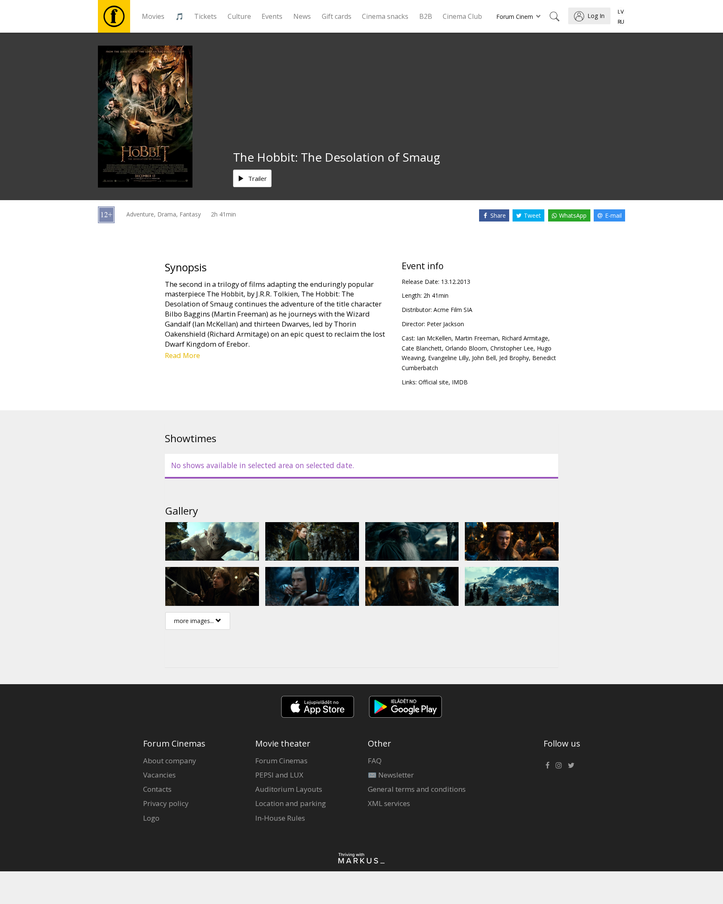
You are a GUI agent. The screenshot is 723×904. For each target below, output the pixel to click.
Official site (433, 382)
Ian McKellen (434, 338)
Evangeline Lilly (448, 358)
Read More (182, 355)
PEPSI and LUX (279, 775)
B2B (425, 16)
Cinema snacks (385, 16)
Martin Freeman (476, 338)
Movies (153, 16)
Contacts (157, 789)
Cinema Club (462, 16)
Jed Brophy (514, 358)
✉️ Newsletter (391, 775)
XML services (389, 803)
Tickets (205, 16)
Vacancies (159, 775)
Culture (239, 16)
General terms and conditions (417, 789)
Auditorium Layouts (288, 789)
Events (272, 16)
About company (169, 760)
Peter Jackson (445, 324)
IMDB (460, 382)
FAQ (375, 760)
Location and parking (290, 803)
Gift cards (336, 16)
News (302, 16)
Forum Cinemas (281, 760)
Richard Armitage (525, 338)
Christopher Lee (511, 348)
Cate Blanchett (422, 348)
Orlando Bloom (466, 348)
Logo (151, 818)
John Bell (484, 358)
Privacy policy (166, 803)
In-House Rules (280, 818)
